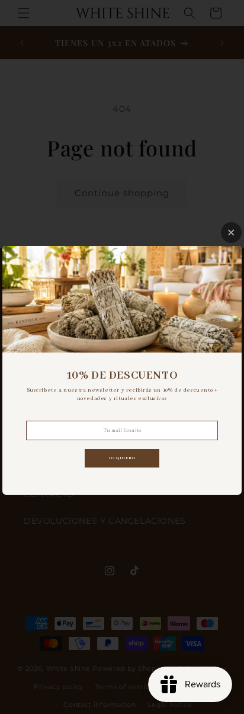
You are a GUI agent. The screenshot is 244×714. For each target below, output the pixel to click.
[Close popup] (231, 232)
